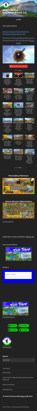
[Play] (18, 54)
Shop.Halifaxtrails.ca (9, 317)
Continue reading (8, 221)
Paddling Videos (7, 389)
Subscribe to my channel (19, 66)
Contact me (30, 237)
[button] (20, 71)
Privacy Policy (6, 407)
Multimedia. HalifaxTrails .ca (15, 11)
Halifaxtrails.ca (7, 347)
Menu (19, 19)
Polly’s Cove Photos (8, 384)
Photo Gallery (7, 372)
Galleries (5, 356)
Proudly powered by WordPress (20, 407)
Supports (23, 396)
